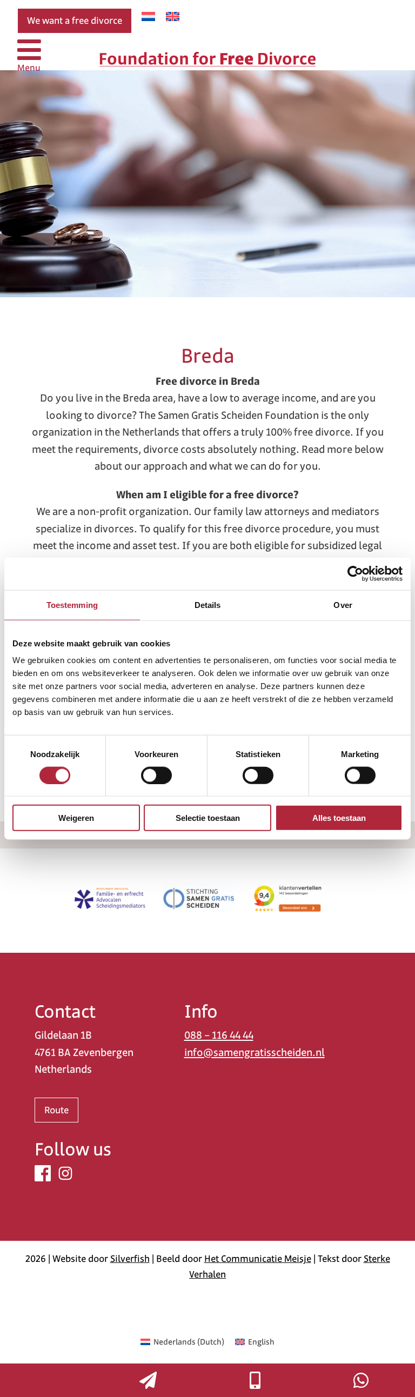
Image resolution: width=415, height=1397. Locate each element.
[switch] (156, 775)
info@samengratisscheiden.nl (254, 1052)
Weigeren (76, 818)
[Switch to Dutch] (148, 16)
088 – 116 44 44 (218, 1035)
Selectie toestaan (208, 818)
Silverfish (130, 1259)
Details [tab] (208, 604)
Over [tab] (342, 604)
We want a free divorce (74, 21)
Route (56, 1110)
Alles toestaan (339, 818)
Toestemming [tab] (72, 604)
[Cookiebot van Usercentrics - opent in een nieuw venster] (355, 573)
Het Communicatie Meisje (257, 1259)
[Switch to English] (172, 16)
